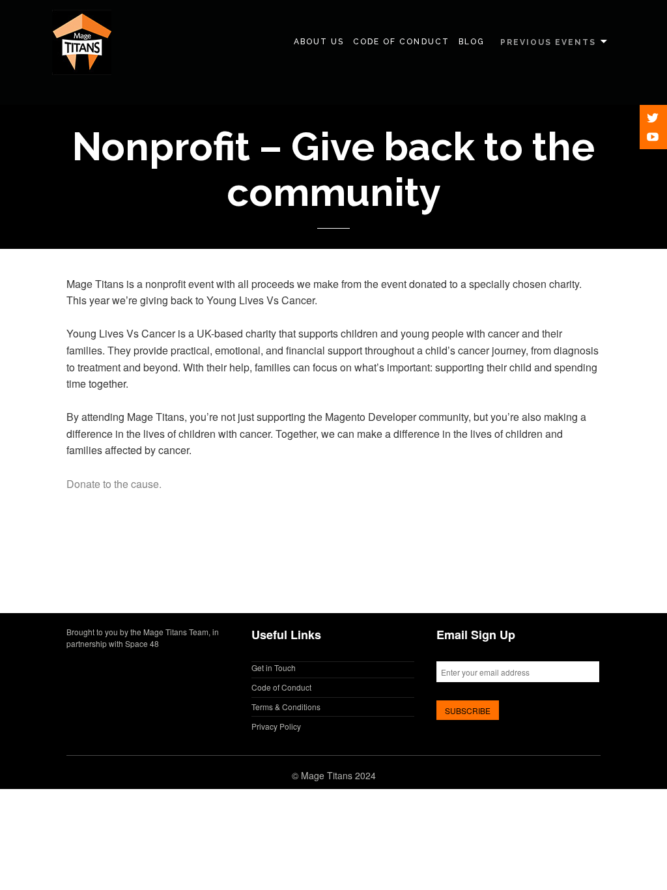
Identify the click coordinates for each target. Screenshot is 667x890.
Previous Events (548, 41)
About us (319, 41)
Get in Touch (273, 667)
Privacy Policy (276, 726)
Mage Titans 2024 (338, 775)
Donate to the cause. (114, 483)
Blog (472, 41)
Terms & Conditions (285, 706)
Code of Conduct (401, 41)
